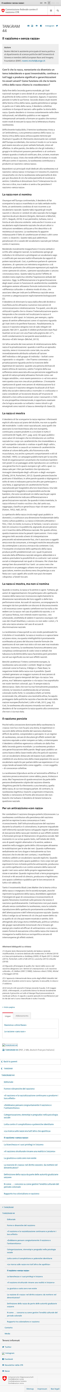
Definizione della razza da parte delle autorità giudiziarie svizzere (31, 1176)
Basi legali (55, 1389)
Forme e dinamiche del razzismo (19, 1088)
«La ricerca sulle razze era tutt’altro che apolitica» (27, 1131)
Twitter (8, 1347)
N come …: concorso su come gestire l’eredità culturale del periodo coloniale (31, 1185)
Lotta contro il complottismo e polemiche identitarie (29, 1124)
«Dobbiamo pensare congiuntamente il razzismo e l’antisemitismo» (27, 1106)
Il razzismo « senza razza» (16, 1137)
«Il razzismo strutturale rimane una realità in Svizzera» (29, 1151)
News (7, 1371)
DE (41, 3)
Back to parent (10, 1061)
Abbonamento (22, 1016)
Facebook (9, 1359)
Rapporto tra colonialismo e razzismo (21, 1193)
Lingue (8, 1016)
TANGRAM (8, 1068)
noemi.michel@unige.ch (33, 60)
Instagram (49, 26)
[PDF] (32, 25)
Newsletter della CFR (14, 1365)
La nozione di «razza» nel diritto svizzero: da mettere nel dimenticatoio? (31, 1166)
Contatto (9, 1327)
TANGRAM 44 (29, 1050)
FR (45, 3)
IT (49, 3)
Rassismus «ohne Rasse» (15, 1025)
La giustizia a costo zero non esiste (20, 1158)
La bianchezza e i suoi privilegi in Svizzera (23, 1144)
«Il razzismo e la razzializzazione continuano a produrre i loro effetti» (31, 1097)
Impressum (42, 1389)
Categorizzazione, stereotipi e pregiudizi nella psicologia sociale (31, 1116)
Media (7, 1333)
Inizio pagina (9, 1007)
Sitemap (30, 1389)
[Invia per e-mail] (37, 25)
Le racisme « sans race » (15, 1031)
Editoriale (8, 1082)
